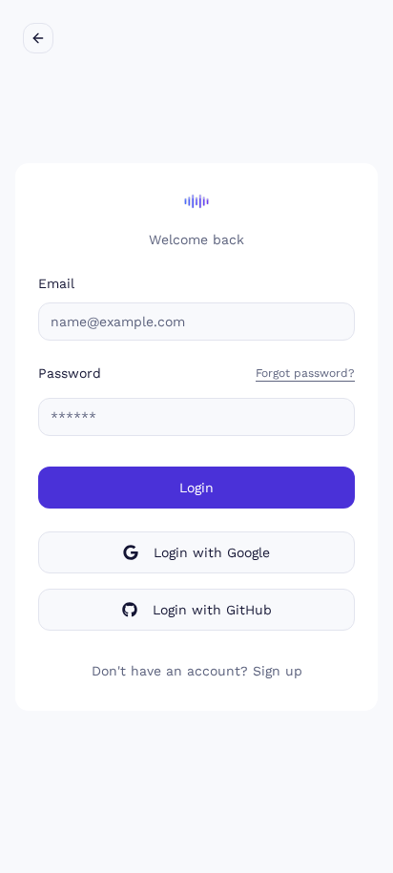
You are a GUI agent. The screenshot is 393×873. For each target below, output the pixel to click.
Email (56, 283)
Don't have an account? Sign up (197, 670)
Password (69, 373)
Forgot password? (305, 373)
